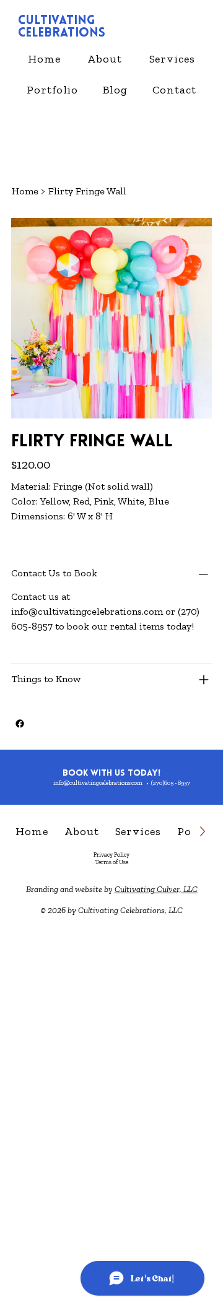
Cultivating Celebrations (61, 27)
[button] (172, 59)
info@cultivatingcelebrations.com (87, 611)
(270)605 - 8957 (170, 783)
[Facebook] (20, 723)
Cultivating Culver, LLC (156, 889)
